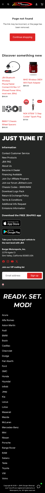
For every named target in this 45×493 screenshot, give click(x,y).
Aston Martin (8, 325)
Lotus (5, 407)
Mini (4, 432)
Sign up (34, 275)
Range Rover (9, 447)
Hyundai (6, 381)
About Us (7, 166)
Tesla (4, 463)
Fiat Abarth (7, 361)
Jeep (4, 391)
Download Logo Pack (13, 191)
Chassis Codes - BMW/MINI (16, 187)
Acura (5, 315)
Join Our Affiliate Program (15, 178)
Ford (4, 366)
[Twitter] (16, 261)
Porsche (6, 442)
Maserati (6, 412)
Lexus (5, 402)
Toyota (5, 468)
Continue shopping (22, 37)
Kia (3, 396)
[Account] (36, 4)
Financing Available (12, 174)
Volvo (5, 478)
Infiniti (5, 386)
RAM (4, 453)
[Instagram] (7, 261)
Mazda (5, 417)
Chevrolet (7, 351)
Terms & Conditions (12, 200)
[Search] (8, 4)
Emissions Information (13, 208)
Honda (5, 376)
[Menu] (3, 4)
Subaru (5, 458)
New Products (9, 157)
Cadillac (6, 345)
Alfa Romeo (8, 320)
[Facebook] (3, 261)
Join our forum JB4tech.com (17, 183)
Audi (4, 330)
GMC (4, 371)
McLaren (6, 422)
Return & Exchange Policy (15, 195)
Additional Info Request (14, 204)
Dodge (5, 356)
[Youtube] (12, 261)
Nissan (5, 437)
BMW (5, 335)
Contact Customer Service (16, 153)
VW (4, 473)
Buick (5, 340)
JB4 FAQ (6, 161)
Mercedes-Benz (10, 427)
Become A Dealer (11, 170)
